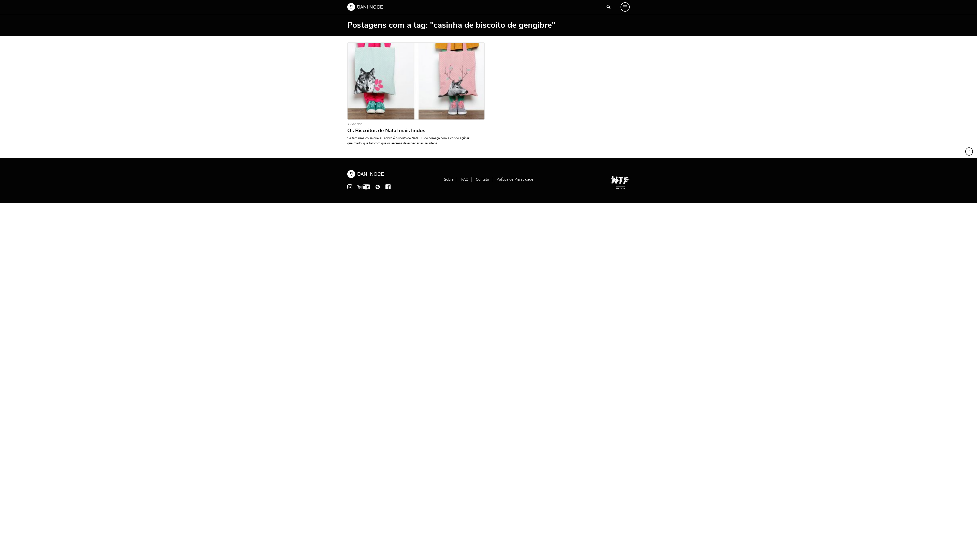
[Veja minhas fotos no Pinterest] (377, 186)
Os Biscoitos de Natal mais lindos (386, 131)
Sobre (449, 179)
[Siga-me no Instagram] (349, 186)
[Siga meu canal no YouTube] (363, 186)
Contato (482, 179)
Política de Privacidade (515, 179)
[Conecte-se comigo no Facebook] (388, 186)
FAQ (464, 179)
